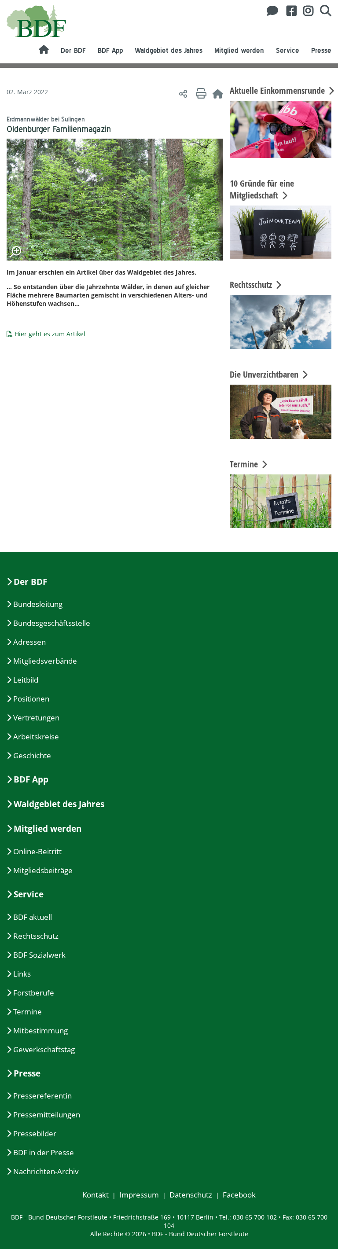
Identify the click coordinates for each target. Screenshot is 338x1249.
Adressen (29, 642)
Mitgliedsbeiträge (43, 870)
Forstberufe (33, 993)
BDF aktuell (32, 917)
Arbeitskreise (36, 736)
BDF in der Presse (43, 1152)
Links (22, 974)
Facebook (239, 1195)
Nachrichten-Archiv (46, 1171)
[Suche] (322, 11)
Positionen (31, 699)
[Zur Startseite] (218, 93)
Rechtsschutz (36, 936)
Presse (321, 50)
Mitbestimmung (40, 1030)
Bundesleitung (37, 604)
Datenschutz (190, 1195)
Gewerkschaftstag (44, 1049)
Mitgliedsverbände (45, 661)
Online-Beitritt (37, 851)
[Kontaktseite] (270, 11)
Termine (27, 1012)
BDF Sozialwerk (39, 955)
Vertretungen (36, 718)
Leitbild (25, 680)
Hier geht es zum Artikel (50, 334)
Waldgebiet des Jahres (168, 50)
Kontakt (95, 1195)
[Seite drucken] (199, 93)
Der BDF (73, 50)
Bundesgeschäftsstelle (51, 623)
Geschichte (32, 755)
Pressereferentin (42, 1096)
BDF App (110, 50)
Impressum (139, 1195)
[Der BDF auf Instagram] (305, 11)
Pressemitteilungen (46, 1114)
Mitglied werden (239, 50)
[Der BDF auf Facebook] (288, 11)
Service (287, 50)
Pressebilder (34, 1133)
